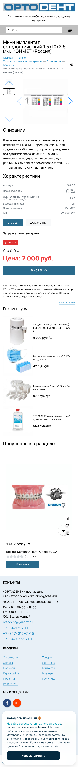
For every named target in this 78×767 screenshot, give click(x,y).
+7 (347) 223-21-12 (18, 639)
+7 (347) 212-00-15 (18, 628)
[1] (4, 250)
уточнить (10, 242)
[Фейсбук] (7, 703)
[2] (7, 250)
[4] (14, 250)
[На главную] (39, 7)
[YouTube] (17, 703)
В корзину (22, 564)
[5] (18, 250)
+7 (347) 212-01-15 (18, 633)
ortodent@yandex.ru (18, 622)
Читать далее (67, 302)
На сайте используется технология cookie (34, 723)
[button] (70, 101)
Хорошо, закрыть (33, 755)
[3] (11, 250)
